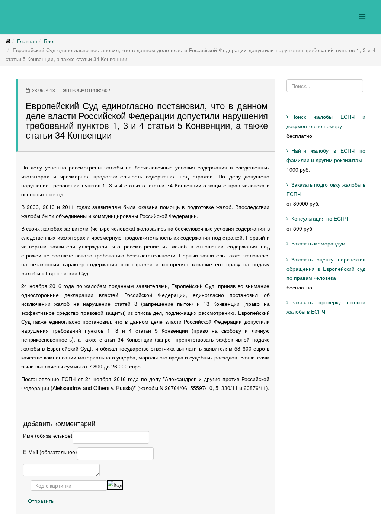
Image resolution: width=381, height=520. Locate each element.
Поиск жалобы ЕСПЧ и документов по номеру (326, 121)
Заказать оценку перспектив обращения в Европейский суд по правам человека (326, 268)
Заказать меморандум (318, 243)
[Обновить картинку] (115, 485)
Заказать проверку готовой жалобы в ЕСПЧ (326, 306)
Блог (49, 41)
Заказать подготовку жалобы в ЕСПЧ (326, 189)
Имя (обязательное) (48, 435)
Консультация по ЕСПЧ (319, 218)
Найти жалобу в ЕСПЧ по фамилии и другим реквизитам (326, 155)
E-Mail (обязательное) (50, 452)
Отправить (41, 500)
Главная (27, 41)
